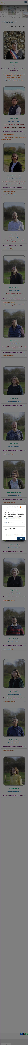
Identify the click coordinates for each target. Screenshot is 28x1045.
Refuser (8, 535)
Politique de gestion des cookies (11, 518)
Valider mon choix (19, 535)
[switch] (5, 529)
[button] (14, 523)
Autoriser (21, 538)
